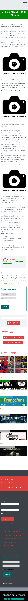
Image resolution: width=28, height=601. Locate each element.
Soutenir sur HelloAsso (14, 337)
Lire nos (6, 301)
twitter (9, 487)
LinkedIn (12, 277)
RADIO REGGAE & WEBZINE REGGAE (13, 538)
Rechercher (14, 323)
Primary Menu (25, 2)
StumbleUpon (16, 277)
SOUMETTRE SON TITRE (9, 479)
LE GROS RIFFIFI (3, 357)
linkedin (17, 487)
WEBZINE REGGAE (7, 263)
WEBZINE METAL (7, 414)
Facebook (7, 277)
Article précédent (7, 283)
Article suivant (20, 283)
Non (9, 599)
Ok (5, 599)
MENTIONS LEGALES (8, 482)
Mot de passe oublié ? (7, 524)
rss (20, 487)
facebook (13, 487)
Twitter (2, 277)
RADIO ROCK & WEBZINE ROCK (12, 532)
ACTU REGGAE (19, 261)
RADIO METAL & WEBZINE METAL (12, 535)
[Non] (26, 596)
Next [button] (26, 365)
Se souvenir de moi (7, 514)
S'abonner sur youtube (14, 342)
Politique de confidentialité (18, 599)
